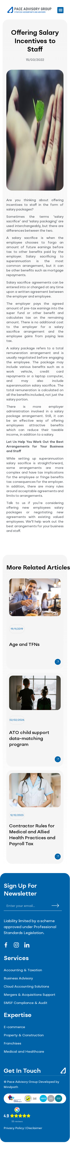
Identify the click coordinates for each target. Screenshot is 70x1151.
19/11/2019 (17, 629)
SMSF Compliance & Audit (25, 1003)
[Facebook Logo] (6, 945)
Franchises (12, 1043)
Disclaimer (34, 1128)
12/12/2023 (17, 815)
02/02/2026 (16, 720)
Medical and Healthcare (24, 1051)
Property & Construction (24, 1035)
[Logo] (27, 945)
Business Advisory (18, 978)
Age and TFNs (24, 645)
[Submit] (55, 905)
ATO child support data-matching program (29, 739)
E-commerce (14, 1027)
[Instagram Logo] (16, 945)
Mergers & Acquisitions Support (29, 995)
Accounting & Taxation (23, 970)
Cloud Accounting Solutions (26, 986)
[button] (60, 10)
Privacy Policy (14, 1128)
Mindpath (11, 1087)
